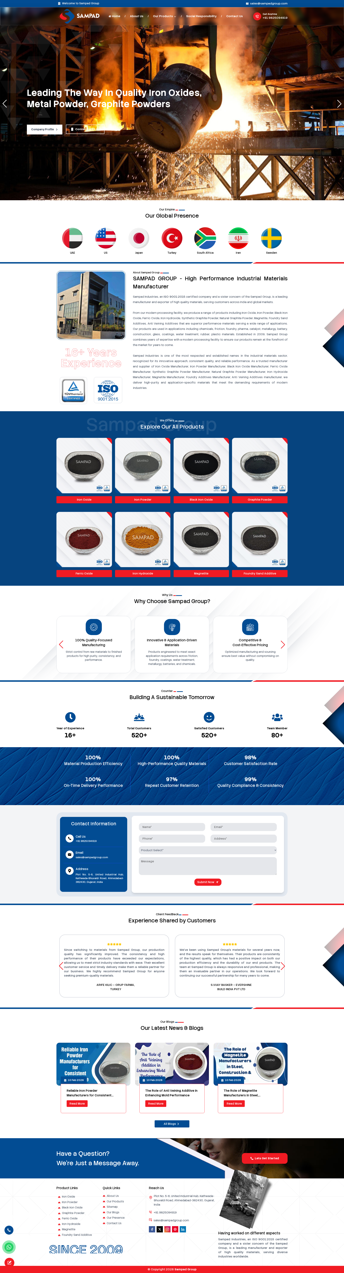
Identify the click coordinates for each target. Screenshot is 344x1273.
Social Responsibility (201, 16)
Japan (73, 253)
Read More (77, 1103)
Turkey (105, 253)
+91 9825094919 (275, 18)
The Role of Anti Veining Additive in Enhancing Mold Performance (171, 1093)
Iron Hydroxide (143, 573)
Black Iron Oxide (201, 500)
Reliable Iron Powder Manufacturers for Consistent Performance (89, 1093)
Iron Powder (142, 500)
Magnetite (201, 573)
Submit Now (205, 882)
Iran (172, 253)
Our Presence (116, 1218)
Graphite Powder (260, 500)
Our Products (163, 16)
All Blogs (170, 1124)
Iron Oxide (84, 500)
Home (116, 16)
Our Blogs (113, 1212)
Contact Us (234, 16)
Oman (271, 253)
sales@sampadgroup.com (269, 3)
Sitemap (112, 1207)
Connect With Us (87, 129)
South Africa (139, 253)
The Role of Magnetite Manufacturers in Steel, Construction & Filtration (242, 1093)
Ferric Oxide (84, 573)
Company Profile (42, 129)
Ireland (238, 253)
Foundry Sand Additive (260, 573)
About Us (136, 16)
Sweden (205, 253)
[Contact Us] (8, 1231)
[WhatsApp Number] (8, 1247)
